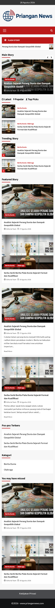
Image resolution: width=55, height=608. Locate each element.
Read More (8, 351)
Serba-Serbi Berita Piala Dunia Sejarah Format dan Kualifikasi (34, 167)
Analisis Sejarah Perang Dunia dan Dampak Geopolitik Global (27, 85)
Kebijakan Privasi (27, 593)
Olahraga (30, 163)
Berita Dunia (9, 79)
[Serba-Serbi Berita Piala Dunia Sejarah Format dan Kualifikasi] (8, 165)
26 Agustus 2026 (25, 279)
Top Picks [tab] (32, 99)
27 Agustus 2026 (25, 90)
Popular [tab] (19, 99)
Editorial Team (11, 90)
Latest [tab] (7, 99)
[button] (4, 30)
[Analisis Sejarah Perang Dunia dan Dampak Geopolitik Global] (8, 150)
